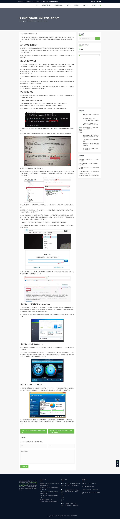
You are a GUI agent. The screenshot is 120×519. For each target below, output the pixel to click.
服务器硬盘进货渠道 (25, 484)
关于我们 (94, 5)
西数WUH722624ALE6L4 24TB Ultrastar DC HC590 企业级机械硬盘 (72, 505)
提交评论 (24, 466)
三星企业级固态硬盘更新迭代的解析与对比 (89, 171)
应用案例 (76, 5)
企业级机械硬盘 (46, 5)
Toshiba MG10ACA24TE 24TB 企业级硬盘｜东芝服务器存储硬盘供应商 (72, 485)
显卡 (68, 5)
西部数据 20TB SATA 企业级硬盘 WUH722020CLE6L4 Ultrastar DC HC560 (72, 491)
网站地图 (75, 515)
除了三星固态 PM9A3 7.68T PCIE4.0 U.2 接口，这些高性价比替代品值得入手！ (91, 125)
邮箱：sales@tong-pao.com (88, 486)
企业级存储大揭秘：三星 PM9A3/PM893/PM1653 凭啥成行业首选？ (91, 120)
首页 (37, 5)
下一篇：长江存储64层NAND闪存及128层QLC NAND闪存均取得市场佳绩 (60, 431)
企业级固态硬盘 (58, 5)
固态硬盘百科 (31, 33)
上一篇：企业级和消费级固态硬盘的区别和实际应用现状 (33, 431)
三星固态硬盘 (33, 304)
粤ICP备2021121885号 (67, 515)
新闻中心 (85, 5)
